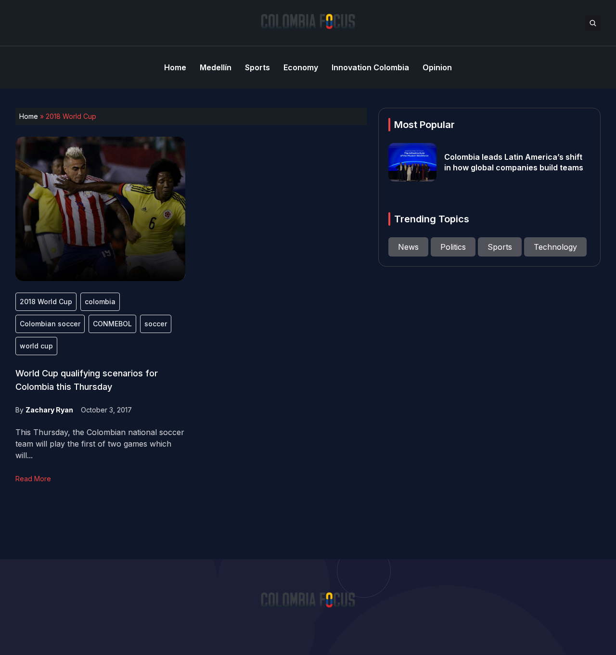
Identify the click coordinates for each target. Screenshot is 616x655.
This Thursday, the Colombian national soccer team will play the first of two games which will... (99, 443)
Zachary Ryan (49, 410)
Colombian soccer (50, 324)
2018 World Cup (46, 301)
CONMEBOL (112, 324)
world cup (36, 346)
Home (28, 116)
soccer (155, 324)
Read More (33, 479)
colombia (100, 301)
